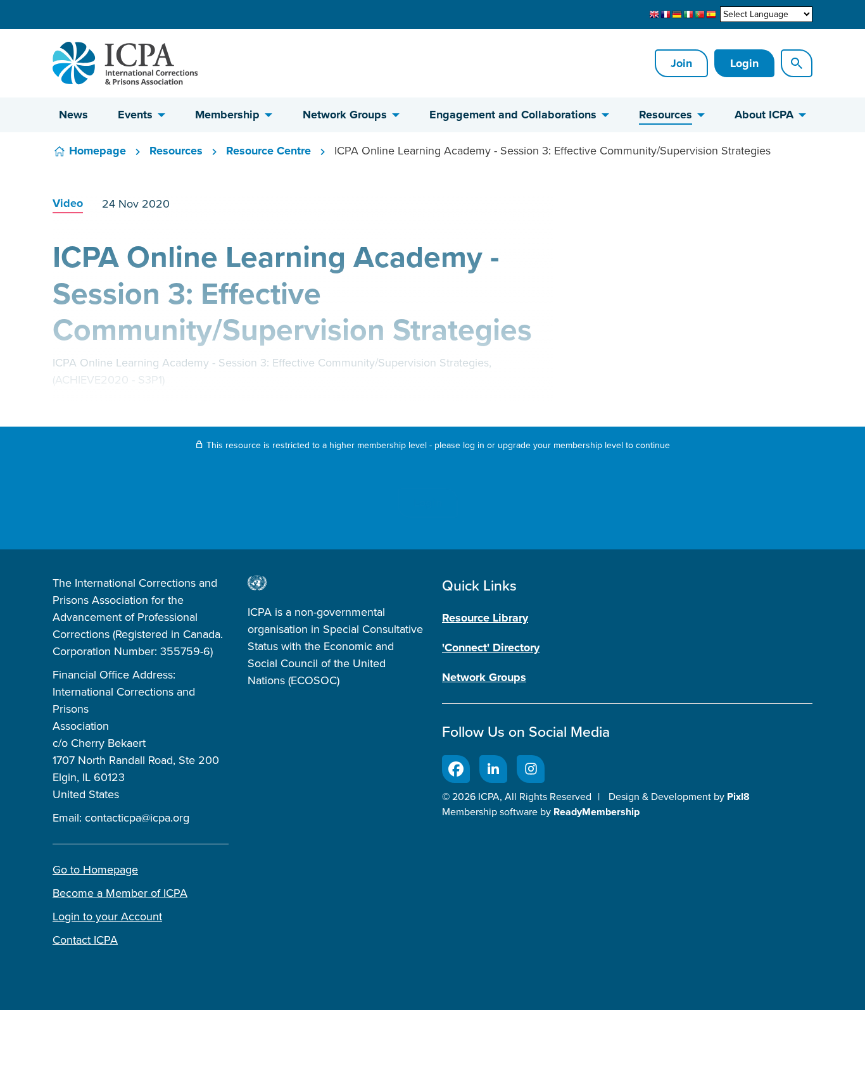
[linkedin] (493, 769)
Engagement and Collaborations (513, 114)
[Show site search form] (796, 63)
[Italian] (688, 14)
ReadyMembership (596, 811)
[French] (665, 14)
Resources (665, 114)
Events (135, 114)
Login (744, 63)
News (73, 114)
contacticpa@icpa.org (137, 818)
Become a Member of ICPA (120, 893)
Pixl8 (738, 796)
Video (68, 203)
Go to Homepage (95, 869)
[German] (677, 14)
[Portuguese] (700, 14)
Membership (227, 114)
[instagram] (531, 769)
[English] (654, 14)
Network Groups (345, 114)
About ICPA (764, 114)
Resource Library (485, 618)
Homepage (97, 150)
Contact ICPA (85, 940)
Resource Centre (268, 150)
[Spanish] (711, 14)
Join (681, 63)
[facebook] (456, 769)
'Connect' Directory (491, 647)
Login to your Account (107, 916)
